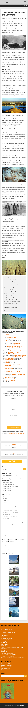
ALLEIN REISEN (4, 630)
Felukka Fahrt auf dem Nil (17, 356)
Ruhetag (7, 362)
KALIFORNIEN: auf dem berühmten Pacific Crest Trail (13, 647)
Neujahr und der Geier (7, 482)
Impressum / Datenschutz (8, 530)
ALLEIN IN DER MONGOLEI (9, 508)
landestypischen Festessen (20, 355)
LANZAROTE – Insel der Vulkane (10, 516)
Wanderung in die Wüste (12, 352)
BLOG (4, 496)
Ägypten (7, 334)
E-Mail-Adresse (14, 415)
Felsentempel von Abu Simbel (13, 371)
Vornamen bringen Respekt (13, 372)
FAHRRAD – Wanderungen (8, 524)
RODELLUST (5, 528)
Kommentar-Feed (6, 547)
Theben (13, 347)
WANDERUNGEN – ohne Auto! (9, 520)
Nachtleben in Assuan (11, 353)
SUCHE (4, 535)
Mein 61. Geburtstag (7, 488)
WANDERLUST (6, 518)
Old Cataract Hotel (19, 367)
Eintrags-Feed (6, 545)
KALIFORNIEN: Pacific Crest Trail (10, 510)
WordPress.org (6, 549)
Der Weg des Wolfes (7, 490)
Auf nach (7, 336)
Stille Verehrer (8, 365)
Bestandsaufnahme (9, 359)
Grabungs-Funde (9, 368)
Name (14, 409)
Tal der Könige (14, 344)
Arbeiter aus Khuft (10, 361)
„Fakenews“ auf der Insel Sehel (18, 374)
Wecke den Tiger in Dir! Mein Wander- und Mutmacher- (12, 657)
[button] (24, 6)
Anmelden (5, 543)
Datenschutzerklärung (7, 531)
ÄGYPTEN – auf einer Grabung (9, 506)
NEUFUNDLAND (6, 514)
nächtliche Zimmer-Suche (17, 341)
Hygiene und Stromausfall (15, 370)
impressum (22, 705)
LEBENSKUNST (6, 500)
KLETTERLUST (6, 526)
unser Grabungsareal (9, 358)
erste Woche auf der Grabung (13, 364)
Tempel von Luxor (16, 343)
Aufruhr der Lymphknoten (8, 484)
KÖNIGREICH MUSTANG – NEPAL (10, 512)
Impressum (5, 533)
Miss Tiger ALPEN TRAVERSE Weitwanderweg (13, 522)
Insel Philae (14, 378)
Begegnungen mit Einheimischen (14, 346)
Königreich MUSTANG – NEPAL (8, 632)
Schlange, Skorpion (9, 377)
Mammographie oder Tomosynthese (10, 486)
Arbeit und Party (8, 375)
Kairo (10, 336)
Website (14, 421)
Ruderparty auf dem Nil (10, 380)
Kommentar (14, 398)
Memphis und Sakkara (17, 339)
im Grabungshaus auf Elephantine (16, 350)
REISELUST (5, 502)
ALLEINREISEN (6, 504)
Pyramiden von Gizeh (11, 337)
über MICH (5, 498)
